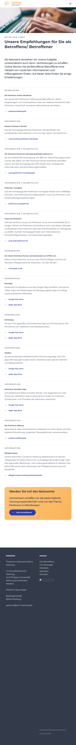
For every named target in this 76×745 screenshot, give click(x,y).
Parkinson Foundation (45, 733)
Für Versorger (46, 565)
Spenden (44, 571)
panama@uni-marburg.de (19, 605)
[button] (70, 4)
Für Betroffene (47, 561)
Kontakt (44, 574)
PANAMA (44, 568)
